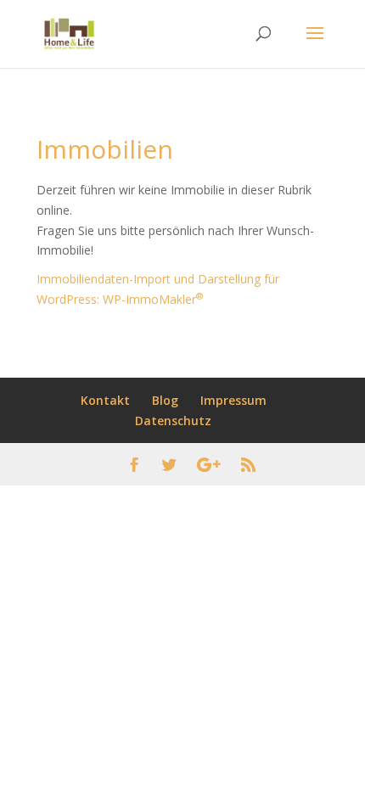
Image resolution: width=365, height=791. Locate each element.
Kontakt (105, 400)
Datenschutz (173, 420)
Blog (165, 400)
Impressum (233, 400)
